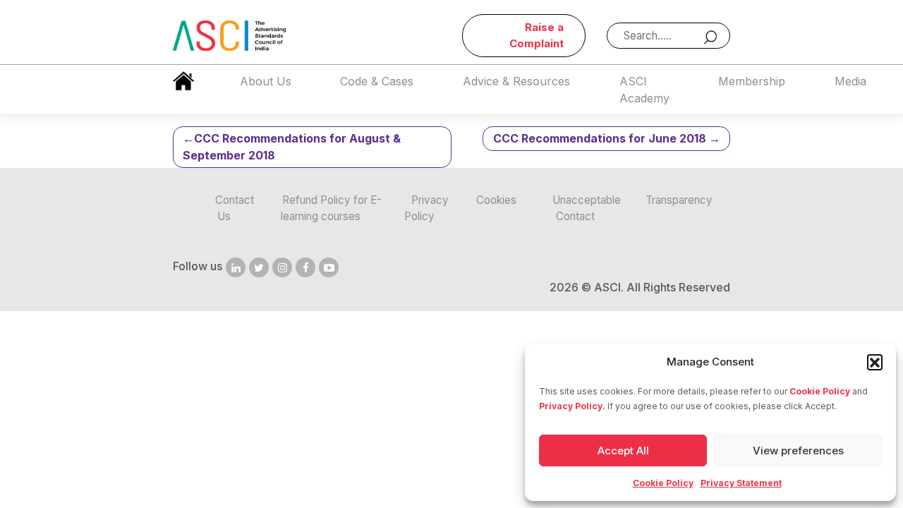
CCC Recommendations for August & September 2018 (292, 146)
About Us (265, 81)
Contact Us (234, 208)
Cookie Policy (819, 391)
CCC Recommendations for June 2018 (599, 138)
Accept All (623, 450)
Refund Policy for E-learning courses (331, 208)
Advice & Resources (516, 81)
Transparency (679, 200)
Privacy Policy (426, 208)
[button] (875, 362)
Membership (751, 81)
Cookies (496, 200)
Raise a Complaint (536, 35)
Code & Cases (376, 81)
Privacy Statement (741, 483)
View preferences (798, 450)
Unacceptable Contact (586, 208)
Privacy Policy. (572, 406)
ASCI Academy (644, 89)
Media (850, 81)
